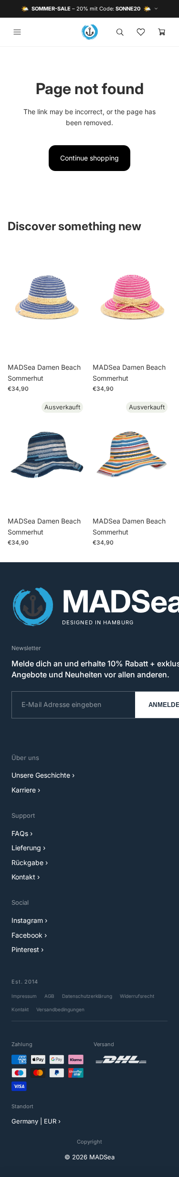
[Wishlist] (140, 32)
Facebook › (29, 935)
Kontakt (20, 1009)
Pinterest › (27, 949)
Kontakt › (25, 877)
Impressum (24, 996)
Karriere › (25, 790)
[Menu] (17, 32)
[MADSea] (89, 32)
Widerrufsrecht (137, 996)
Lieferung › (28, 848)
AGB (49, 996)
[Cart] (161, 32)
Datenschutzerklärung (87, 996)
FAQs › (21, 833)
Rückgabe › (29, 862)
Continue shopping (89, 158)
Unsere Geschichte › (42, 775)
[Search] (119, 32)
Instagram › (29, 920)
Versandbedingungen (60, 1009)
